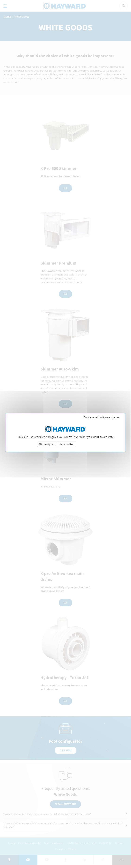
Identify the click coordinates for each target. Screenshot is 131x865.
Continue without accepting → (102, 417)
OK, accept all (47, 444)
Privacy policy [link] (85, 444)
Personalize (67, 444)
